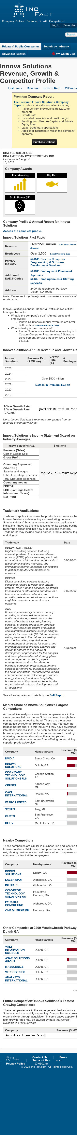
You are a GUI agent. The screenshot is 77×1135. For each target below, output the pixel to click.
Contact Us (39, 1057)
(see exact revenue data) (47, 325)
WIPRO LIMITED (15, 802)
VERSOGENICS (15, 972)
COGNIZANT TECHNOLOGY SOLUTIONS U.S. (16, 775)
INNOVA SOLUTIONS (13, 765)
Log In (55, 25)
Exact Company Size (60, 254)
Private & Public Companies (20, 46)
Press (63, 1057)
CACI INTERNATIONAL (16, 794)
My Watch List (65, 53)
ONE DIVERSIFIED (17, 910)
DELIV (9, 823)
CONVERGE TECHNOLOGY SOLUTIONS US (15, 893)
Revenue (33, 88)
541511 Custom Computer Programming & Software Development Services (47, 262)
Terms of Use (41, 1060)
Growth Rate (51, 88)
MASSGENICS (14, 966)
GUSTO (10, 816)
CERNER (11, 785)
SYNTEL (10, 809)
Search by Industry (56, 46)
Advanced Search (14, 53)
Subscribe (69, 25)
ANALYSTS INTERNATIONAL (16, 979)
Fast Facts (15, 88)
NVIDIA (9, 758)
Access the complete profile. (22, 230)
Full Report (57, 695)
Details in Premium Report (52, 384)
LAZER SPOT (14, 879)
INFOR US (11, 885)
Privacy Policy (15, 1063)
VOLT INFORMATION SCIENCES (15, 949)
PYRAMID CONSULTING (14, 903)
